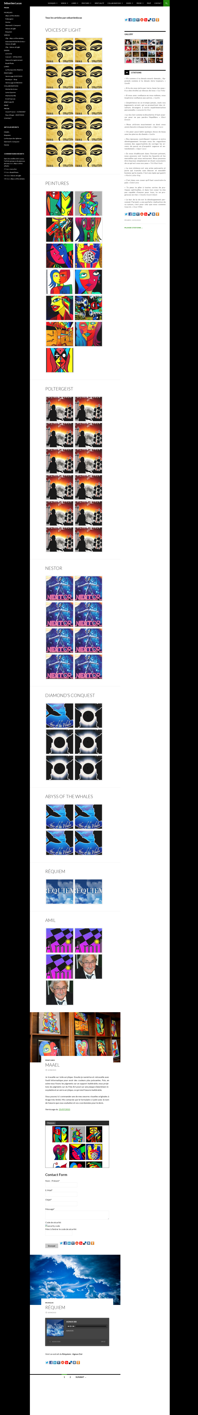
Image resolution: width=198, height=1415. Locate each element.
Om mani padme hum (57, 140)
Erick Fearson (10, 99)
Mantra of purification (86, 88)
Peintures (57, 183)
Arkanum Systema (84, 754)
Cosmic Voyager (54, 626)
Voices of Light (10, 29)
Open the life (82, 653)
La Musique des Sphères (13, 138)
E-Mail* (49, 1190)
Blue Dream (81, 626)
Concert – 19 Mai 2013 (13, 57)
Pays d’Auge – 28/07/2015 (14, 115)
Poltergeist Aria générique (88, 499)
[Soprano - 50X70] (60, 1152)
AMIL (50, 920)
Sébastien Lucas (13, 3)
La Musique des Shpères (14, 70)
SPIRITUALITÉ (99, 3)
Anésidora (52, 499)
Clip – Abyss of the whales (14, 38)
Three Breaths (53, 167)
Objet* (48, 1199)
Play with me (82, 600)
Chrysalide (81, 447)
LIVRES (74, 3)
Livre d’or (8, 54)
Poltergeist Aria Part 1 (86, 421)
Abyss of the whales (69, 796)
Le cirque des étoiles (85, 473)
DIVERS (128, 3)
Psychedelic (81, 679)
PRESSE (139, 3)
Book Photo (9, 63)
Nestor (53, 568)
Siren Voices (53, 855)
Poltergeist (59, 388)
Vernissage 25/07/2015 (13, 76)
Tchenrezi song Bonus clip (88, 167)
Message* (50, 1209)
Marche (79, 780)
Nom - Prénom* (52, 1180)
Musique (49, 1303)
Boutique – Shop (11, 79)
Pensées (127, 220)
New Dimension (54, 679)
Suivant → (81, 1377)
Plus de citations (133, 228)
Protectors (81, 62)
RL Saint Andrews (55, 952)
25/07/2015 (64, 1109)
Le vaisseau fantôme (85, 551)
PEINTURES (85, 3)
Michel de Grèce (11, 89)
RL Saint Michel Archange (88, 952)
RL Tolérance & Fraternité (59, 978)
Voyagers (51, 653)
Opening (51, 88)
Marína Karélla (10, 96)
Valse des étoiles (55, 525)
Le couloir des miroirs (86, 525)
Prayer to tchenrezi (56, 114)
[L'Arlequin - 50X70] (77, 1134)
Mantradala (81, 114)
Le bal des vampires (56, 551)
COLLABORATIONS (114, 3)
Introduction (53, 754)
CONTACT (157, 3)
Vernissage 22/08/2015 (13, 83)
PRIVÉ (149, 3)
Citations (136, 72)
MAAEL (52, 1065)
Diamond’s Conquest (70, 695)
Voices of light (63, 30)
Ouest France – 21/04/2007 (15, 112)
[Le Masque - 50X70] (60, 1134)
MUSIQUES (51, 3)
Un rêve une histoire (56, 447)
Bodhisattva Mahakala (86, 140)
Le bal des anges (55, 473)
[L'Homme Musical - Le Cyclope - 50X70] (94, 1134)
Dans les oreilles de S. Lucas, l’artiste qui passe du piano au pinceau (14, 161)
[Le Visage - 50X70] (77, 1152)
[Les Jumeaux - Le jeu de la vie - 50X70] (94, 1152)
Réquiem (55, 871)
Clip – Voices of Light (12, 47)
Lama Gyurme (10, 92)
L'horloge (51, 780)
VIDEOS (63, 3)
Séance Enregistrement (13, 60)
